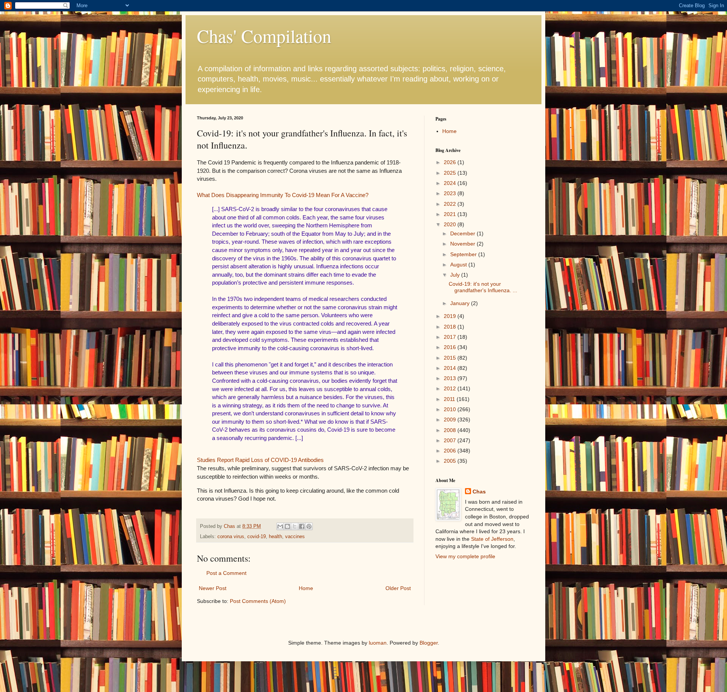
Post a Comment (226, 573)
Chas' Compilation (264, 35)
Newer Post (212, 588)
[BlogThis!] (287, 526)
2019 (450, 316)
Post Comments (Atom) (258, 601)
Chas (479, 491)
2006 (450, 451)
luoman (378, 643)
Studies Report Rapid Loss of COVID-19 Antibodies (260, 460)
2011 (450, 399)
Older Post (398, 588)
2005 (450, 461)
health (275, 536)
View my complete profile (465, 556)
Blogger (429, 643)
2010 (450, 409)
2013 (450, 378)
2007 (450, 440)
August (459, 264)
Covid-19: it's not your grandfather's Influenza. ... (483, 287)
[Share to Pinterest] (309, 526)
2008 (450, 430)
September (464, 254)
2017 (450, 337)
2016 (450, 347)
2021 (450, 214)
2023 (450, 193)
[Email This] (280, 526)
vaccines (295, 536)
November (463, 244)
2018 (450, 327)
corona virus (230, 536)
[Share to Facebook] (302, 526)
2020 (450, 224)
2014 (450, 368)
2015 (450, 358)
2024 (450, 183)
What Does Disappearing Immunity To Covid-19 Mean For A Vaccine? (282, 195)
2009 (450, 419)
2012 (450, 388)
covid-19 (256, 536)
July (455, 275)
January (460, 303)
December (463, 233)
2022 (450, 204)
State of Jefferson (492, 539)
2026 (450, 162)
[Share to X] (294, 526)
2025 (450, 173)
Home (306, 588)
